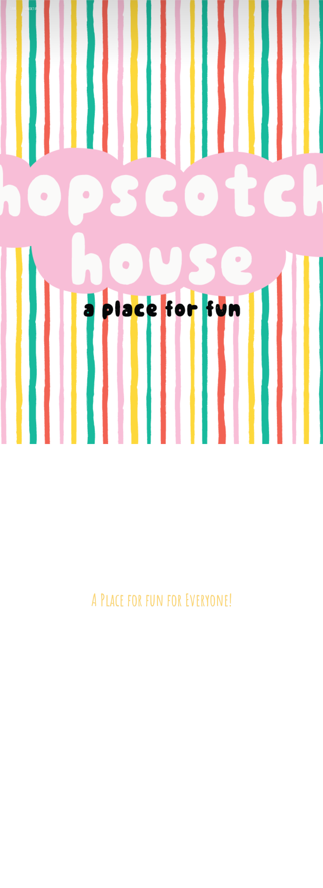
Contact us (31, 8)
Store (13, 8)
